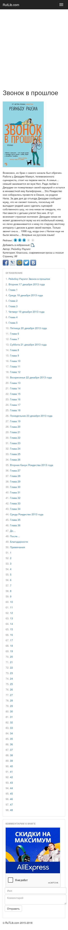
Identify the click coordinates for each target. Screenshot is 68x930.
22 (11, 667)
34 (11, 733)
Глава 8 (14, 350)
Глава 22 (15, 437)
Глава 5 (13, 322)
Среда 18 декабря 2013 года (26, 295)
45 (11, 793)
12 (11, 613)
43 (11, 782)
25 (11, 684)
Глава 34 (15, 509)
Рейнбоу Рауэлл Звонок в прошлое (29, 279)
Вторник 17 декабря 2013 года (27, 284)
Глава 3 (13, 306)
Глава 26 (15, 459)
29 (11, 706)
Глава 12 (15, 372)
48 (11, 810)
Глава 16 (15, 399)
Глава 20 (15, 426)
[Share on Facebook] (6, 263)
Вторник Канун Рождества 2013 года (31, 465)
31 (11, 717)
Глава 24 (15, 448)
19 (11, 651)
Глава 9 (14, 355)
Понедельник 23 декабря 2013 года (31, 415)
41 (11, 771)
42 (11, 777)
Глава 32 (15, 498)
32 (11, 722)
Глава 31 (15, 492)
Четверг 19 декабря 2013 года (26, 311)
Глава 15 (15, 394)
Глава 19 (15, 421)
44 (11, 788)
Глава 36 (15, 525)
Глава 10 (15, 361)
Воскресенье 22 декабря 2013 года (31, 377)
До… (13, 530)
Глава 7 (14, 339)
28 (11, 700)
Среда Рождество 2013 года (26, 514)
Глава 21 (15, 432)
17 (11, 640)
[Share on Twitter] (26, 263)
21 (11, 662)
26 (11, 689)
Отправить (13, 908)
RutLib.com (11, 4)
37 (11, 749)
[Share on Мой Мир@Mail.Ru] (19, 263)
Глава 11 (15, 366)
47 (11, 804)
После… (15, 536)
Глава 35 (15, 519)
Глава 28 (15, 476)
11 (11, 607)
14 (11, 624)
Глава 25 (15, 454)
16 (11, 634)
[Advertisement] (34, 47)
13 (11, 618)
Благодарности (19, 541)
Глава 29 (15, 481)
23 (11, 673)
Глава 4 (13, 317)
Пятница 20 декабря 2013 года (28, 328)
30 (11, 711)
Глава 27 (15, 470)
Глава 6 (14, 333)
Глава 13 (15, 383)
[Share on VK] (33, 263)
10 (11, 602)
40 (11, 766)
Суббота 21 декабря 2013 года (28, 344)
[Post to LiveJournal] (12, 263)
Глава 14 (15, 388)
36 (11, 744)
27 (11, 695)
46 (11, 799)
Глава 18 (15, 410)
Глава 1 (13, 290)
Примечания (17, 547)
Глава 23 (15, 443)
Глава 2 (13, 300)
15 (11, 629)
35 (11, 739)
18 (11, 645)
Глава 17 (15, 404)
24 (11, 678)
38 (11, 755)
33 (11, 728)
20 (11, 656)
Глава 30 (15, 487)
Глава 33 (15, 503)
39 (11, 760)
